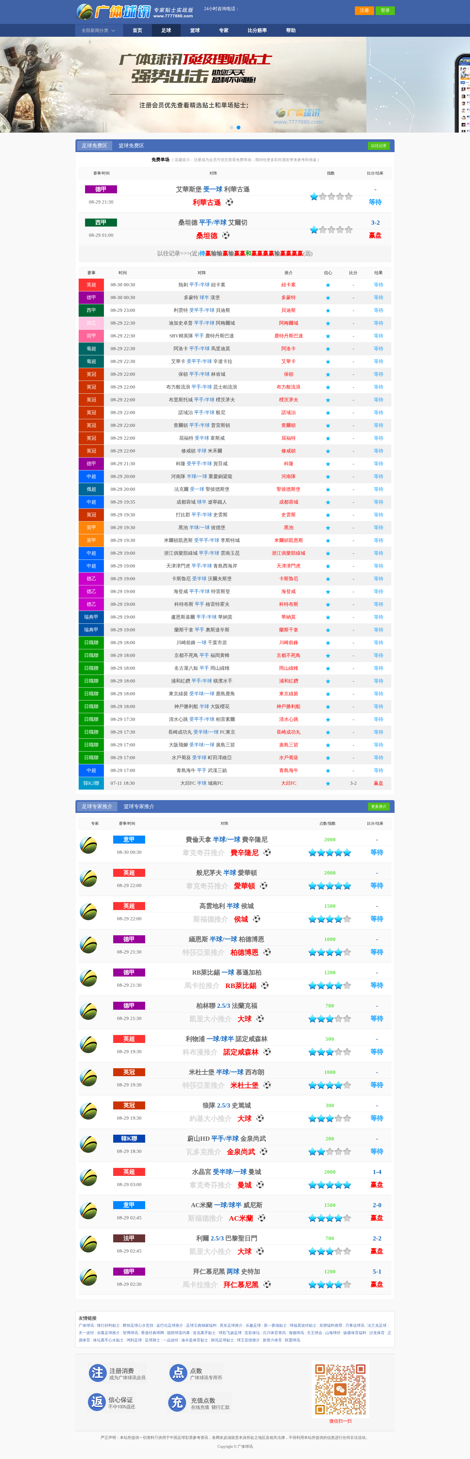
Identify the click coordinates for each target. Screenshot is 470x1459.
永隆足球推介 (108, 1333)
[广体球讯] (134, 11)
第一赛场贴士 (275, 1325)
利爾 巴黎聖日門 (226, 1238)
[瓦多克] (88, 1144)
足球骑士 (152, 1340)
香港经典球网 (152, 1333)
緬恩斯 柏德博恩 (226, 939)
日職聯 (91, 642)
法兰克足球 (377, 1325)
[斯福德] (88, 911)
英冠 (91, 374)
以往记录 (379, 145)
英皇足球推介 (231, 1325)
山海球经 (333, 1333)
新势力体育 (272, 1340)
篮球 (195, 30)
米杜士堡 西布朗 (226, 1072)
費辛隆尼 (245, 853)
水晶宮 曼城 (226, 1171)
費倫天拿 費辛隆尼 (227, 839)
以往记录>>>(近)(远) (235, 253)
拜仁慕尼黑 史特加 (226, 1271)
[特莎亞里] (88, 944)
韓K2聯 (91, 783)
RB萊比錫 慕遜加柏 (227, 972)
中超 (91, 476)
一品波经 (170, 1340)
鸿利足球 (134, 1340)
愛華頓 (244, 886)
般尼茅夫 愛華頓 (226, 872)
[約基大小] (88, 1111)
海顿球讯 (296, 1333)
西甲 (101, 222)
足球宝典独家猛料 (201, 1325)
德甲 (101, 189)
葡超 (91, 348)
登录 (385, 10)
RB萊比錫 (240, 986)
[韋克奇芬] (88, 845)
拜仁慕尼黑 (241, 1285)
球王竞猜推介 (248, 1340)
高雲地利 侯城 (227, 905)
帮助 (291, 30)
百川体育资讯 (274, 1333)
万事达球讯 (354, 1325)
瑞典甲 (91, 617)
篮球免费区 (131, 145)
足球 (166, 30)
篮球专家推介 (139, 806)
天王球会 (314, 1333)
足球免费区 (94, 145)
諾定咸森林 (241, 1052)
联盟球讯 (292, 1340)
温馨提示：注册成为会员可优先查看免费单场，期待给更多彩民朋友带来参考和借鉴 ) (247, 160)
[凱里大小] (88, 1011)
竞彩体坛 (252, 1333)
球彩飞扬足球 (230, 1333)
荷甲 (91, 335)
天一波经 (86, 1333)
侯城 (241, 919)
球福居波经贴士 (303, 1325)
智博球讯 (130, 1333)
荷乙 (91, 323)
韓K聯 (129, 1138)
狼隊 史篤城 (227, 1105)
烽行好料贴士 (108, 1325)
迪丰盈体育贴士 (194, 1340)
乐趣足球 (253, 1325)
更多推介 (379, 806)
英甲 (91, 527)
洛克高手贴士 (204, 1333)
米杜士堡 (245, 1085)
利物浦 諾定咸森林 (227, 1038)
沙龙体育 (377, 1333)
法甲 (129, 1238)
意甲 (129, 839)
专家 (224, 30)
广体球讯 (86, 1325)
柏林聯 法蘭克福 (226, 1005)
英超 (91, 284)
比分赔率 (257, 30)
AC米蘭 (241, 1218)
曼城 (245, 1185)
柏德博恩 (245, 952)
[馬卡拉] (88, 978)
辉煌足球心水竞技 (138, 1325)
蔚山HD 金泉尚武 (226, 1138)
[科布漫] (88, 1044)
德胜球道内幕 (178, 1333)
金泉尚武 (241, 1152)
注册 (364, 10)
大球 (245, 1019)
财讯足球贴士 (222, 1340)
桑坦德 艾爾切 (212, 222)
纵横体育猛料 (354, 1333)
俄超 (91, 489)
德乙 (91, 578)
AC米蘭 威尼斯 (226, 1204)
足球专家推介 (97, 806)
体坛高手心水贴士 (108, 1340)
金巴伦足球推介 (169, 1325)
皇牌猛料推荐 (330, 1325)
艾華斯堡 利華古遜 (213, 189)
